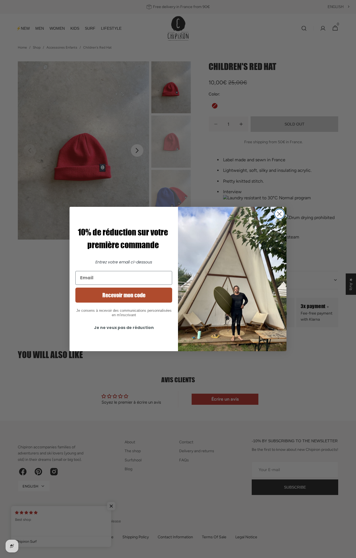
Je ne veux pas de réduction (124, 327)
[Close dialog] (279, 214)
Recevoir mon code (123, 295)
